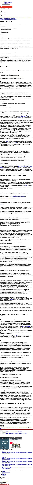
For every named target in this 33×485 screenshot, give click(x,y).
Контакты (6, 3)
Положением (19, 117)
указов (26, 185)
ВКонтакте (4, 474)
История (3, 471)
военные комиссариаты (26, 326)
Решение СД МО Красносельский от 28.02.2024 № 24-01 (12, 431)
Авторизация (2, 481)
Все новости (2, 428)
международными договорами (5, 198)
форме (16, 142)
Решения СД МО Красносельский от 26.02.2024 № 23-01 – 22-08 (16, 433)
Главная (5, 1)
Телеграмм (4, 475)
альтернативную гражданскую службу (18, 196)
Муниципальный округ (8, 2)
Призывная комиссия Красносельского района (8, 19)
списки (7, 141)
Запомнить (3, 480)
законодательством (24, 116)
